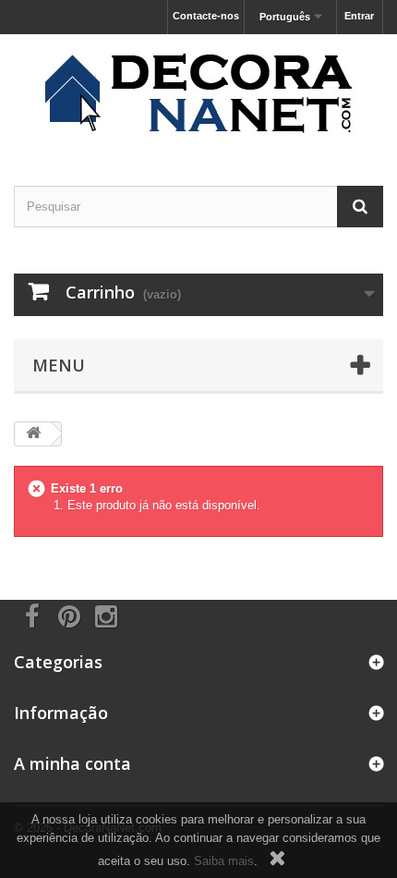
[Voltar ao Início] (33, 433)
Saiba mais (224, 861)
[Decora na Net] (198, 94)
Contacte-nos (206, 15)
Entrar (359, 15)
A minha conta (72, 763)
